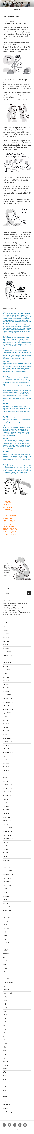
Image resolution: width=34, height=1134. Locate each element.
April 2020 (6, 900)
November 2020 (8, 874)
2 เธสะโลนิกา (6, 943)
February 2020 (7, 907)
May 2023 (6, 767)
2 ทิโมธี (5, 939)
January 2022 (7, 824)
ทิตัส (4, 972)
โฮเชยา (5, 1090)
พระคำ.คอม (9, 2)
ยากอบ (5, 1029)
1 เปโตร (5, 932)
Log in (4, 1101)
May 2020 (6, 896)
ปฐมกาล (5, 986)
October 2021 (7, 835)
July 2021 (5, 846)
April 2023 (6, 770)
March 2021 (6, 860)
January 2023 (7, 781)
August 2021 (6, 842)
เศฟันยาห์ (5, 1065)
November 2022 (8, 788)
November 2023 (8, 745)
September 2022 (8, 795)
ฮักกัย (4, 1051)
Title (4, 957)
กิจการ (4, 964)
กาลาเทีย (5, 961)
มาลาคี (5, 1018)
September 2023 (8, 752)
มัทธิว (4, 1011)
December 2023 (7, 742)
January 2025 (7, 695)
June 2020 (6, 892)
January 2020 (7, 910)
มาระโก (5, 1015)
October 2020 (7, 878)
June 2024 (6, 720)
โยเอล (4, 1079)
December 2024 (8, 698)
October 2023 (7, 749)
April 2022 (6, 813)
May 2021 (6, 853)
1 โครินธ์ (5, 936)
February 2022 (7, 820)
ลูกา (4, 1036)
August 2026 (7, 627)
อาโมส (4, 1047)
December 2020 (8, 871)
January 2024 (7, 738)
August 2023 (7, 756)
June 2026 (6, 634)
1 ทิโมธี (5, 925)
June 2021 (6, 849)
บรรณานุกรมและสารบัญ (10, 982)
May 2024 (6, 723)
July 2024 (5, 716)
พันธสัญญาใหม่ (7, 1000)
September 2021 (8, 838)
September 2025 (8, 666)
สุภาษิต (5, 1043)
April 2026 (6, 641)
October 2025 (7, 662)
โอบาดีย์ (5, 1086)
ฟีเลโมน (5, 1007)
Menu (18, 9)
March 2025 (6, 688)
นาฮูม (4, 975)
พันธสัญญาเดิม (7, 997)
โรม (4, 1083)
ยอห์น (4, 1025)
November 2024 (8, 702)
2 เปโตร (5, 946)
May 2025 (6, 680)
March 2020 (6, 903)
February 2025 (7, 691)
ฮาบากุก (5, 1054)
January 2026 (7, 652)
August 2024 (7, 713)
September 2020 (8, 882)
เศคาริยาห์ (6, 1061)
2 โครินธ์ (5, 950)
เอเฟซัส (5, 1069)
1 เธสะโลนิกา (6, 928)
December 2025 (8, 655)
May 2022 (6, 810)
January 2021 (6, 867)
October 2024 (7, 706)
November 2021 (7, 831)
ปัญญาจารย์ (6, 989)
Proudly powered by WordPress (12, 1130)
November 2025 (8, 659)
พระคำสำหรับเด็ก (7, 993)
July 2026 (5, 630)
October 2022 (7, 792)
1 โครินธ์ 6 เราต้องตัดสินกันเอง (14, 23)
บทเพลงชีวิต (6, 979)
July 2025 (5, 673)
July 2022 (5, 803)
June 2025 (6, 677)
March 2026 (6, 645)
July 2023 (5, 759)
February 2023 (7, 777)
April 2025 (6, 684)
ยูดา (4, 1033)
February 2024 (7, 734)
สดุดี (4, 1040)
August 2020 (7, 885)
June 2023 (6, 763)
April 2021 (6, 856)
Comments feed (7, 1108)
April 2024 (6, 727)
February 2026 (7, 648)
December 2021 (7, 828)
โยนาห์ (5, 1076)
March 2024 (6, 731)
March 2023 (6, 774)
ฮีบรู (4, 1058)
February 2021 (7, 864)
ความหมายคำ (7, 968)
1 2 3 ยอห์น (6, 921)
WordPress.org (7, 1112)
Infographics (6, 954)
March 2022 (6, 817)
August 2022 (7, 799)
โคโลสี (4, 1072)
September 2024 (8, 709)
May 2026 (6, 637)
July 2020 (5, 889)
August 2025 (7, 670)
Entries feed (6, 1105)
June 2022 (6, 806)
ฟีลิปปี (4, 1004)
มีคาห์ (4, 1022)
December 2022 (7, 785)
